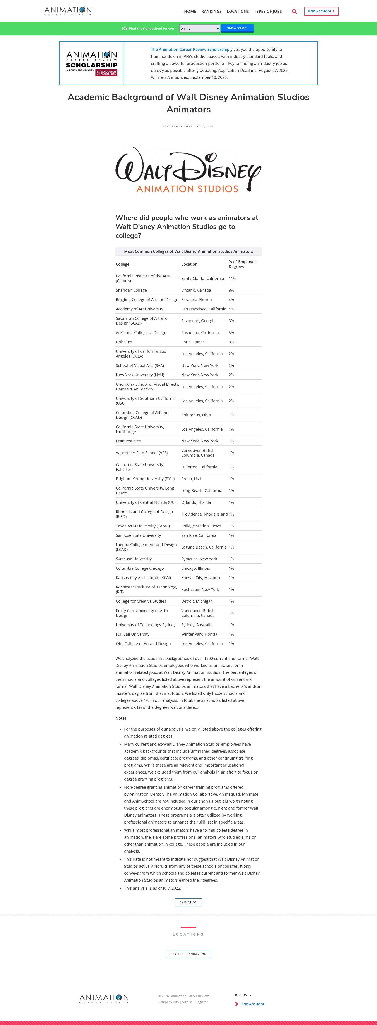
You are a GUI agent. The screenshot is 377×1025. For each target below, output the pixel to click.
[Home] (68, 13)
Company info (168, 1002)
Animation (188, 902)
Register (202, 1002)
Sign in (187, 1002)
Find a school (320, 11)
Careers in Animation (188, 954)
